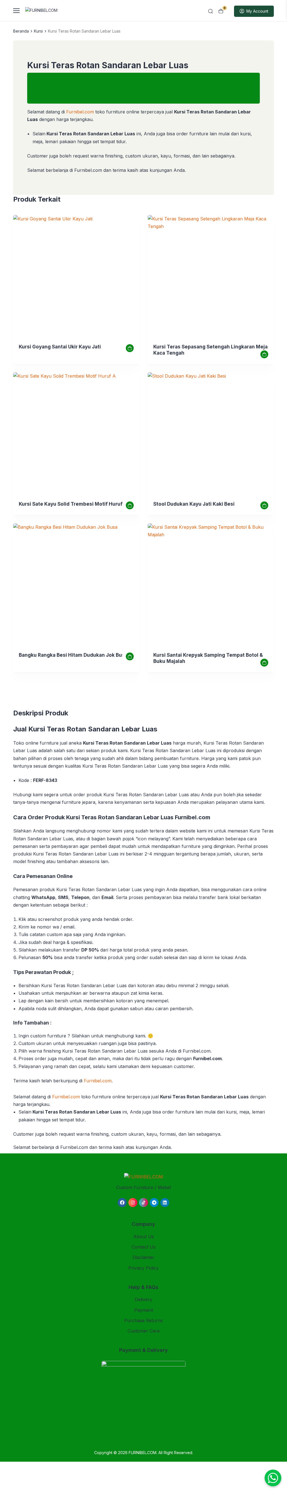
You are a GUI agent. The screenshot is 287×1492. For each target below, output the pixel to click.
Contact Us (144, 1247)
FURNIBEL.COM (142, 1452)
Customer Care (144, 1331)
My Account (257, 11)
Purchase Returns (143, 1320)
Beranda (21, 31)
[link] (76, 278)
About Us (143, 1236)
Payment (143, 1310)
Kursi (38, 31)
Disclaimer (143, 1257)
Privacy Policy (143, 1268)
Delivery (143, 1299)
